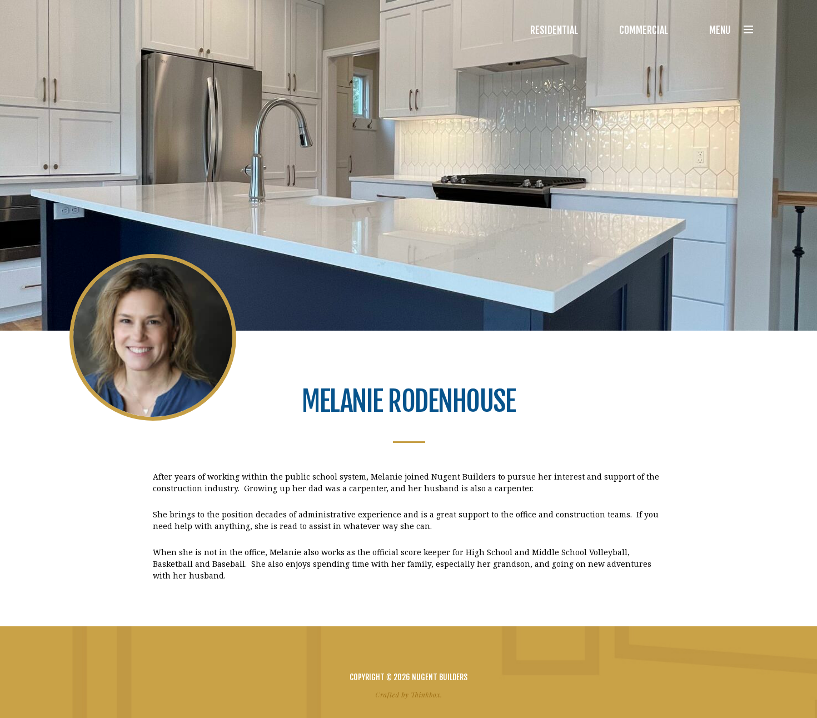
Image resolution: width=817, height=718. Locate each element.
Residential (554, 30)
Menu (719, 30)
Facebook (388, 652)
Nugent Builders (110, 30)
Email (428, 652)
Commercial (643, 30)
